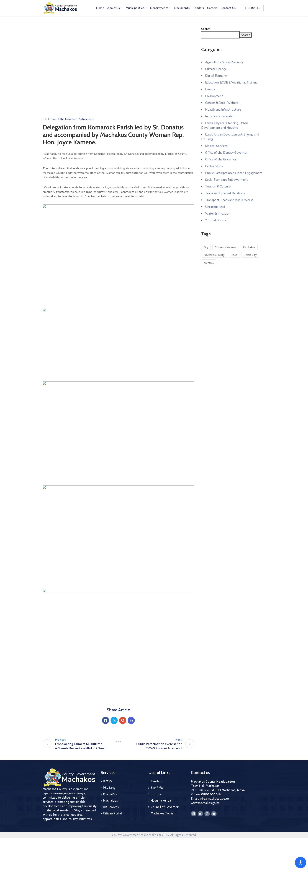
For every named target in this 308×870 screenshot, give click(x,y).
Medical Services (216, 146)
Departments (159, 8)
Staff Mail (157, 788)
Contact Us (228, 8)
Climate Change (216, 69)
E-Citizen (157, 794)
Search (206, 29)
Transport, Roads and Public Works (229, 200)
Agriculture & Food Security (224, 62)
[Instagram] (207, 813)
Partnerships (86, 119)
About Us (113, 8)
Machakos (249, 247)
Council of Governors (165, 807)
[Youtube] (214, 813)
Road (234, 255)
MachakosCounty (214, 255)
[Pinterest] (122, 720)
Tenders (198, 8)
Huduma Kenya (161, 800)
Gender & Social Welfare (221, 103)
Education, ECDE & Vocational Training (231, 82)
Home (100, 8)
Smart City (250, 255)
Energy (210, 89)
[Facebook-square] (193, 813)
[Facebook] (105, 720)
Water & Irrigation (217, 214)
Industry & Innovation (220, 116)
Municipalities (135, 8)
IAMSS (107, 781)
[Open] (300, 862)
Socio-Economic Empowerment (226, 180)
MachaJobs (110, 800)
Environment (214, 96)
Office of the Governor (62, 119)
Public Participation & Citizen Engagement (234, 173)
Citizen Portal (112, 813)
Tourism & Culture (218, 186)
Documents (182, 8)
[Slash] (118, 741)
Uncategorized (215, 207)
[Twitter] (114, 720)
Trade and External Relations (225, 193)
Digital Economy (216, 76)
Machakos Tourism (163, 813)
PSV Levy (109, 788)
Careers (212, 8)
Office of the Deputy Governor (226, 153)
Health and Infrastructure (223, 110)
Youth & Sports (215, 220)
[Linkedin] (131, 720)
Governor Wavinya (226, 247)
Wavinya (209, 262)
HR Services (111, 807)
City (206, 247)
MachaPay (110, 794)
